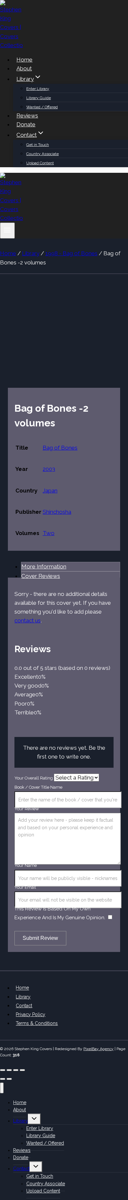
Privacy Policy (30, 1014)
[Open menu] (7, 231)
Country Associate (42, 154)
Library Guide (38, 98)
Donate (25, 124)
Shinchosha (57, 512)
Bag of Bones (60, 447)
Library (23, 996)
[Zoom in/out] (2, 1070)
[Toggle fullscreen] (9, 1070)
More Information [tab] (43, 566)
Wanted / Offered (42, 107)
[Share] (15, 1070)
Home (24, 59)
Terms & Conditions (37, 1023)
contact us (27, 620)
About (24, 68)
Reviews (27, 115)
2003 (49, 469)
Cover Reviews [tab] (40, 576)
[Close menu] (2, 1088)
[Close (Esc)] (22, 1070)
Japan (50, 490)
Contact (24, 1005)
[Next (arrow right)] (9, 1079)
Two (48, 533)
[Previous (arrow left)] (2, 1079)
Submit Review (40, 938)
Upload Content (40, 163)
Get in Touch (37, 144)
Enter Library (37, 88)
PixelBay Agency (98, 1049)
